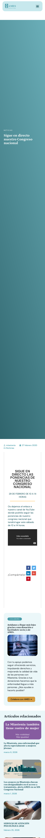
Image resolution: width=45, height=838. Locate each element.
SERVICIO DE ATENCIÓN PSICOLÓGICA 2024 (16, 824)
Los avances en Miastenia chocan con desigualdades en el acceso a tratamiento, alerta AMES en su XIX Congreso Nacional (22, 786)
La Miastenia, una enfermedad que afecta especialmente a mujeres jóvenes (21, 746)
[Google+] (34, 573)
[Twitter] (34, 568)
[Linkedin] (28, 573)
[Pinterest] (28, 579)
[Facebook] (28, 568)
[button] (38, 6)
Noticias (8, 130)
